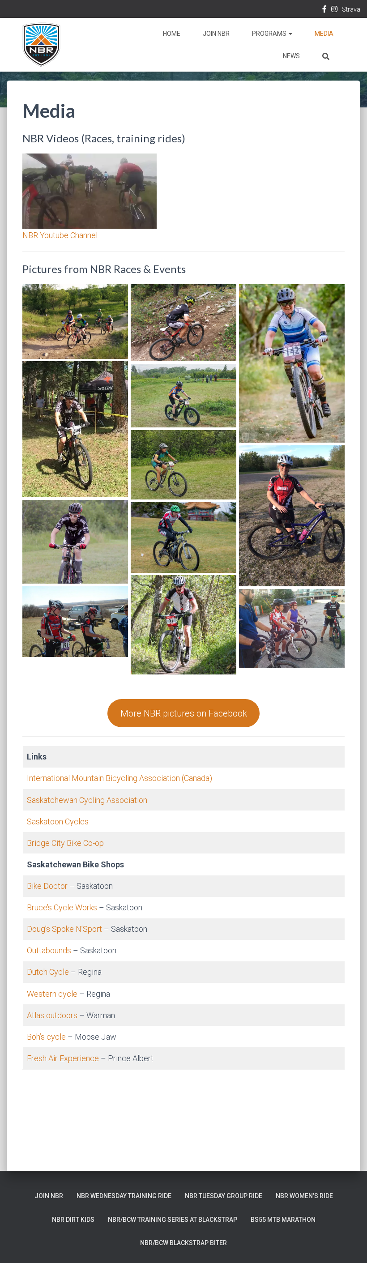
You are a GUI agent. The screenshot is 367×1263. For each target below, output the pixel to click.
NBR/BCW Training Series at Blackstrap (172, 1219)
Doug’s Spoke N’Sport (64, 929)
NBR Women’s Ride (304, 1195)
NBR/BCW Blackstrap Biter (183, 1242)
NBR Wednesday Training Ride (124, 1195)
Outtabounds (50, 950)
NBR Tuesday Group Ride (223, 1195)
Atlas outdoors (52, 1015)
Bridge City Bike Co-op (65, 843)
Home (171, 33)
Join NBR (216, 33)
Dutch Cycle (48, 972)
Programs (270, 33)
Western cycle (52, 993)
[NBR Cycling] (41, 44)
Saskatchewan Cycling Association (87, 800)
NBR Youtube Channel (60, 235)
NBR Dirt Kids (73, 1219)
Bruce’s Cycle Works (62, 907)
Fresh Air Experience (63, 1058)
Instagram (334, 10)
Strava (351, 9)
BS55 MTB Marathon (283, 1219)
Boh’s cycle (46, 1036)
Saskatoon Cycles (58, 821)
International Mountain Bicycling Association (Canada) (119, 778)
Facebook (324, 10)
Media (324, 33)
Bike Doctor (47, 886)
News (291, 56)
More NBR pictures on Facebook (183, 713)
